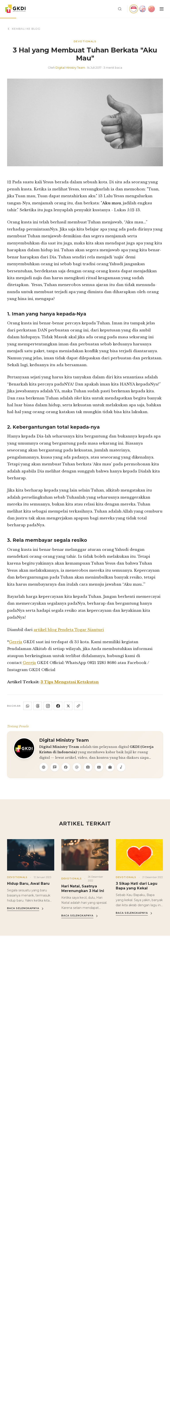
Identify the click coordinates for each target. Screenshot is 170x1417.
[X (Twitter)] (68, 706)
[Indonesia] (133, 8)
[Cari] (120, 9)
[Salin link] (78, 706)
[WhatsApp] (27, 706)
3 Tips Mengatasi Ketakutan (70, 682)
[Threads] (37, 706)
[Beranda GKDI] (15, 8)
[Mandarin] (151, 8)
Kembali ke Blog (26, 28)
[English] (142, 8)
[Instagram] (48, 706)
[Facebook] (58, 706)
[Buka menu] (161, 9)
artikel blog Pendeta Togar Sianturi (69, 629)
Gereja (15, 642)
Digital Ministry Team (70, 67)
